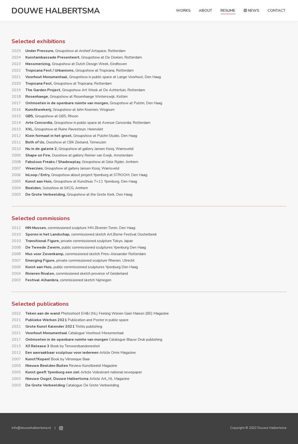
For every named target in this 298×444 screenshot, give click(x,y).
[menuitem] (183, 10)
